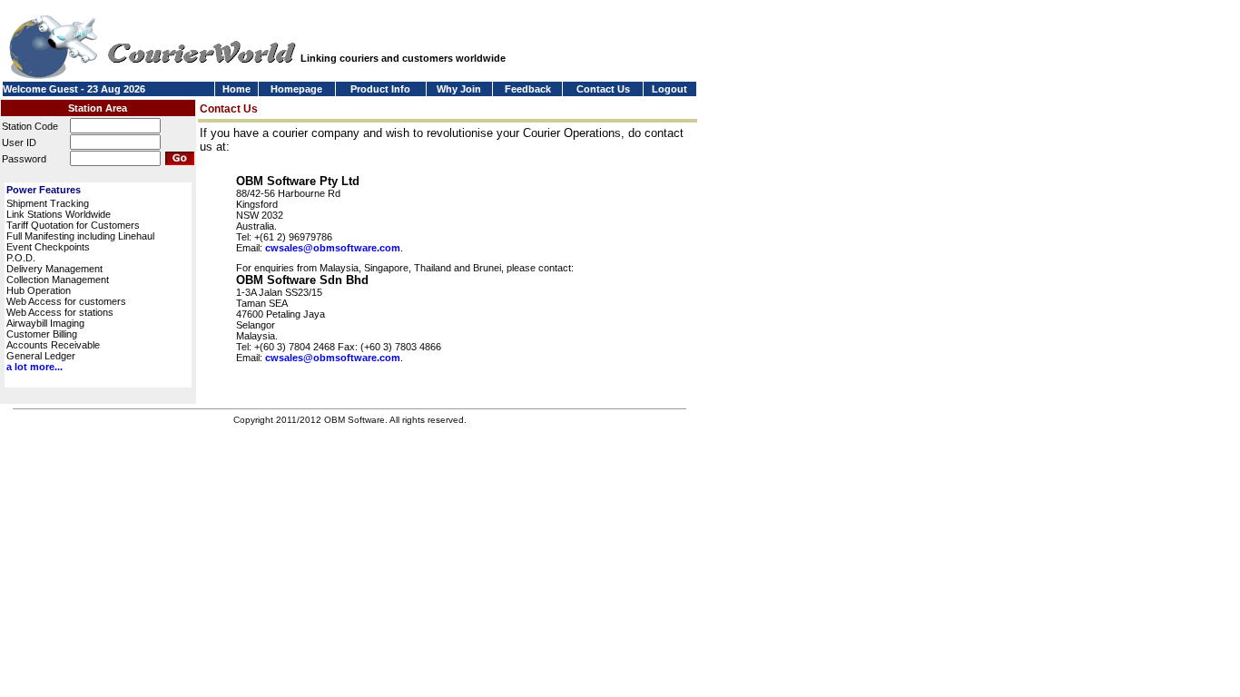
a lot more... (34, 366)
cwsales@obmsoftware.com (332, 247)
